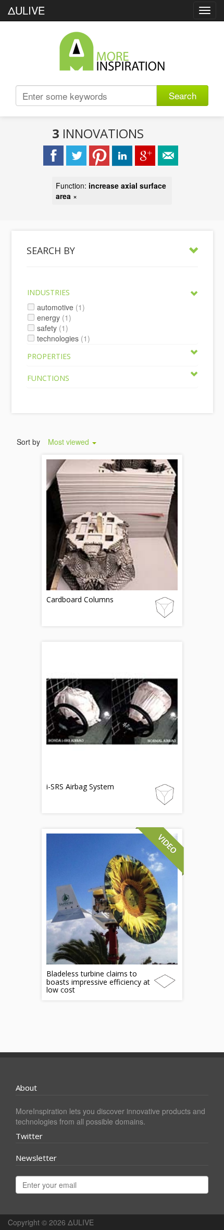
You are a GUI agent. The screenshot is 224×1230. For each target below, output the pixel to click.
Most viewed (69, 442)
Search (182, 95)
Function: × (111, 190)
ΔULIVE (26, 10)
